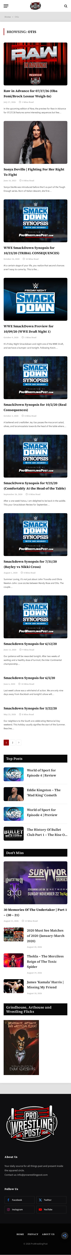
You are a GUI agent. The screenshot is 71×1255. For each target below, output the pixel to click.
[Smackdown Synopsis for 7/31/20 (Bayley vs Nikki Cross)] (35, 534)
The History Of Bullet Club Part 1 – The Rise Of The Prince (46, 834)
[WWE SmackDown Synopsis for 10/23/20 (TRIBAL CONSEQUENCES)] (35, 220)
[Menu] (6, 6)
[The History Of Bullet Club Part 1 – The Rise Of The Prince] (14, 834)
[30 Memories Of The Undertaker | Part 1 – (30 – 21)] (35, 882)
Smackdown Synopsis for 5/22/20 (30, 708)
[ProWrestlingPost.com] (35, 6)
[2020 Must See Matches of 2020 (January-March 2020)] (14, 934)
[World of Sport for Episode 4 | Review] (14, 774)
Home (8, 16)
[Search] (65, 6)
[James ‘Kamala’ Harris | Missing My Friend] (14, 986)
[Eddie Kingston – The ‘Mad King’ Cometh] (14, 794)
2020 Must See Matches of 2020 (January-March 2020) (45, 935)
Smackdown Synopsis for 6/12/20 (30, 643)
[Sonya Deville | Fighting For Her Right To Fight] (35, 142)
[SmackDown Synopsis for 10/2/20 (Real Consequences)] (35, 377)
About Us (48, 1234)
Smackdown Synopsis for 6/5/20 (29, 678)
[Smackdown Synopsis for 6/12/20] (35, 616)
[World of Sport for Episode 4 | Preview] (14, 814)
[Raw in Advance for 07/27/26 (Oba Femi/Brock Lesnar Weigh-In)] (35, 64)
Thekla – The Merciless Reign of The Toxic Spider (45, 961)
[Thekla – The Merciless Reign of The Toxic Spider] (14, 960)
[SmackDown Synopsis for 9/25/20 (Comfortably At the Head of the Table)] (35, 456)
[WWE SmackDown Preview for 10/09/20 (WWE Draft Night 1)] (35, 299)
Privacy (33, 1234)
